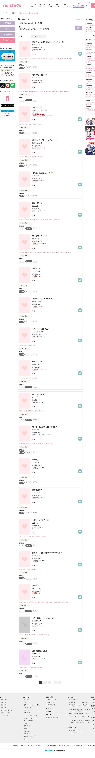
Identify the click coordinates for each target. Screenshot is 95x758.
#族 (26, 124)
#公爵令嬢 (39, 667)
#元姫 (29, 124)
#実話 (20, 411)
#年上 (47, 443)
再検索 (78, 28)
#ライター (41, 157)
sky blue (35, 361)
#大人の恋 (28, 157)
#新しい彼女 (64, 602)
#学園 (53, 252)
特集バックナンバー (74, 730)
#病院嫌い (28, 443)
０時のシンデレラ (39, 520)
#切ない (38, 219)
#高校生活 (48, 91)
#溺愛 (61, 58)
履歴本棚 (7, 23)
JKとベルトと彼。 (39, 394)
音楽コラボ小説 (5, 713)
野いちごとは (8, 40)
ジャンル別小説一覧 (6, 710)
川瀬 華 (34, 175)
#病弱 (39, 443)
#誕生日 (30, 345)
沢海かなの (35, 143)
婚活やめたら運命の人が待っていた (45, 140)
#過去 (43, 443)
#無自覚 (45, 58)
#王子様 (21, 667)
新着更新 (3, 707)
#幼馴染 (25, 411)
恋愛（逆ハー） (28, 707)
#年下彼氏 (21, 157)
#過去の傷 (42, 91)
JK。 (33, 397)
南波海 (34, 364)
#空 (20, 378)
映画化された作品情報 (52, 717)
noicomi (48, 711)
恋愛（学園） (27, 710)
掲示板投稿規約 (52, 745)
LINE (93, 714)
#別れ (38, 602)
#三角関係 (21, 124)
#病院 (51, 443)
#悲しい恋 (34, 378)
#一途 (46, 219)
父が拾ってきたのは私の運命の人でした (47, 553)
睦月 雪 (35, 206)
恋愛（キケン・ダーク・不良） (32, 705)
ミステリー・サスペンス (30, 718)
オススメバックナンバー (75, 733)
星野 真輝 (35, 621)
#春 (24, 219)
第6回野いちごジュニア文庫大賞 (78, 702)
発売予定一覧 (50, 702)
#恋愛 (20, 569)
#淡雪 (20, 219)
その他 (25, 739)
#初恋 (61, 91)
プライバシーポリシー (65, 745)
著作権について (78, 745)
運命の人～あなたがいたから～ (44, 299)
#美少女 (57, 58)
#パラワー (21, 634)
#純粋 (42, 219)
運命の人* (36, 268)
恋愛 (25, 702)
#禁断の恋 (30, 411)
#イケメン (51, 58)
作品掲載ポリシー (40, 745)
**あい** (34, 77)
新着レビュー (4, 705)
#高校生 (21, 345)
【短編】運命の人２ (40, 173)
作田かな (35, 301)
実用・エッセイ (28, 733)
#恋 (20, 536)
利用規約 (15, 745)
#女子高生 (21, 252)
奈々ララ (35, 492)
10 (55, 682)
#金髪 (28, 569)
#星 (30, 536)
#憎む (42, 602)
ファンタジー (27, 723)
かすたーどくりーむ (38, 110)
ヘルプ (87, 745)
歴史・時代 (27, 726)
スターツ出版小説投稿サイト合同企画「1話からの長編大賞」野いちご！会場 (79, 722)
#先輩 (24, 602)
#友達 (57, 91)
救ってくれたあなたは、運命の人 (44, 427)
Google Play (11, 105)
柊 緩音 (34, 45)
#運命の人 (67, 91)
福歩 (33, 523)
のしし (34, 238)
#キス (34, 345)
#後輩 (20, 602)
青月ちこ (35, 653)
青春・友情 (27, 713)
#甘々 (44, 252)
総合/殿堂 (26, 699)
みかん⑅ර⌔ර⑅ (36, 331)
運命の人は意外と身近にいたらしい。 (46, 42)
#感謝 (50, 602)
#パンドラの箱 (40, 634)
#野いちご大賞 (68, 58)
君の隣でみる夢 (38, 75)
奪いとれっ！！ (38, 236)
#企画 (26, 634)
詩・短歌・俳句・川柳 (30, 736)
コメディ (26, 728)
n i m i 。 (35, 588)
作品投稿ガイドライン (26, 745)
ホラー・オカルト (28, 720)
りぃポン (35, 271)
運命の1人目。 (37, 585)
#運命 (26, 91)
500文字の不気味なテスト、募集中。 (79, 713)
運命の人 (35, 107)
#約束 (27, 219)
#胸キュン (39, 58)
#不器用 (31, 91)
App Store (3, 105)
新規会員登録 (8, 34)
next (59, 682)
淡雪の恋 (35, 203)
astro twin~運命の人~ (40, 329)
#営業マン (34, 157)
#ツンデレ (33, 252)
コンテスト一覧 (73, 699)
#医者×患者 (22, 443)
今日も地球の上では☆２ (41, 618)
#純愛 (43, 536)
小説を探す (4, 699)
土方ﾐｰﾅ (34, 555)
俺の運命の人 (37, 490)
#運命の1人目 (56, 602)
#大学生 (65, 252)
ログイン (89, 5)
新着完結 (3, 702)
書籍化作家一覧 (50, 705)
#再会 (33, 536)
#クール (27, 58)
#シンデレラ (25, 536)
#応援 (46, 602)
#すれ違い (33, 58)
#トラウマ (32, 634)
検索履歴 (79, 19)
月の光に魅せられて (39, 651)
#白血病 (34, 443)
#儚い (50, 219)
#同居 (24, 569)
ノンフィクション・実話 (30, 715)
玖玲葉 (34, 430)
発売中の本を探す (51, 699)
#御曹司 (27, 252)
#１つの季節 (56, 219)
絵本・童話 (27, 731)
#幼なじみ (21, 58)
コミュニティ (4, 715)
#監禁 (69, 252)
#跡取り (36, 91)
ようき (34, 462)
